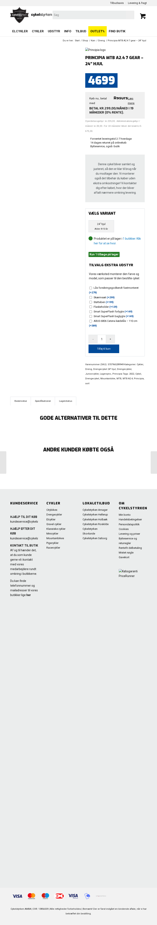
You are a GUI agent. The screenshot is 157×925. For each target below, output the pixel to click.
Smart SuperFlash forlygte (113, 311)
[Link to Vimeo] (131, 920)
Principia (117, 374)
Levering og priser (129, 533)
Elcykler (50, 519)
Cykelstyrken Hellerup (95, 514)
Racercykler (53, 547)
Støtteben (104, 302)
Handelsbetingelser (130, 519)
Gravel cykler (53, 524)
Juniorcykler (92, 374)
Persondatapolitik (129, 524)
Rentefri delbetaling (130, 547)
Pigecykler (52, 542)
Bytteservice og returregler (128, 541)
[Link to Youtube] (125, 920)
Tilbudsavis (117, 2)
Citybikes (51, 509)
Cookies (124, 529)
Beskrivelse (21, 401)
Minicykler (52, 533)
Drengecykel (92, 378)
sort (87, 383)
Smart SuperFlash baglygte (114, 316)
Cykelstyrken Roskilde (96, 524)
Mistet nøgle (126, 552)
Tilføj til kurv (104, 348)
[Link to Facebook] (119, 920)
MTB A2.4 (128, 378)
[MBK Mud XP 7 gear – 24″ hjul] (154, 462)
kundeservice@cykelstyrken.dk (30, 521)
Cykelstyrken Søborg (95, 538)
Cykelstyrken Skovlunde (90, 531)
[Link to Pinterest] (113, 920)
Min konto (125, 514)
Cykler (140, 364)
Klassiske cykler (55, 528)
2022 (131, 374)
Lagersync (105, 374)
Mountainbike (107, 378)
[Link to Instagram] (138, 920)
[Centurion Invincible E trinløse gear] (3, 462)
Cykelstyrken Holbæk (95, 519)
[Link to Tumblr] (144, 920)
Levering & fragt (137, 2)
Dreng (88, 369)
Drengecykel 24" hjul (104, 369)
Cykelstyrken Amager (95, 509)
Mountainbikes (55, 538)
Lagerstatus (65, 401)
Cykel (138, 374)
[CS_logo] (51, 15)
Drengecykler (124, 369)
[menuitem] (20, 31)
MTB (119, 378)
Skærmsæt (104, 297)
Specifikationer (43, 401)
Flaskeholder (105, 306)
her (28, 595)
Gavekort (124, 557)
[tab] (20, 401)
